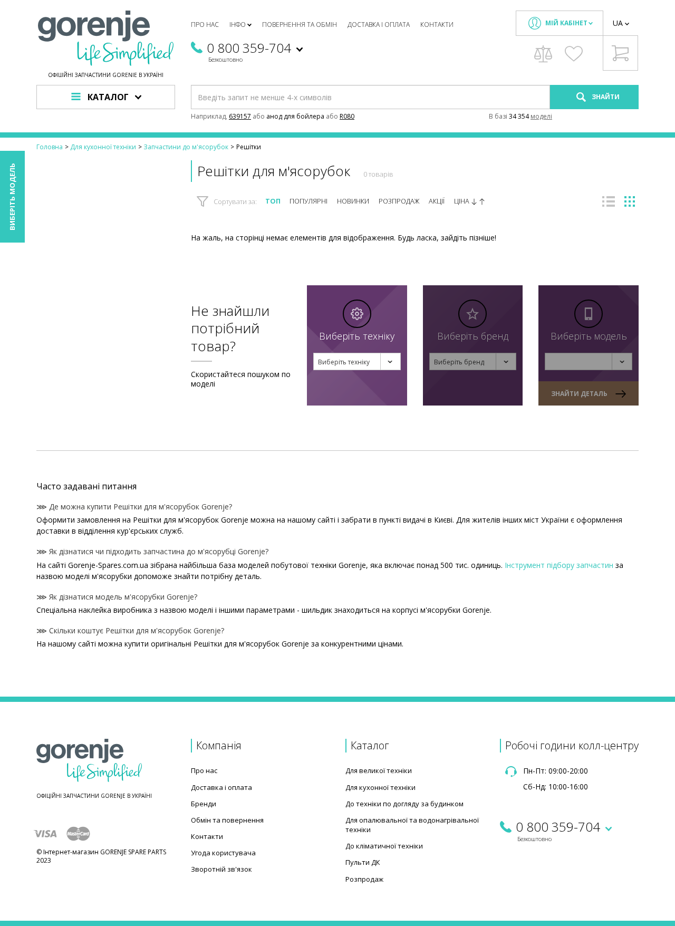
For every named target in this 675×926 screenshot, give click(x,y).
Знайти (605, 96)
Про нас (205, 24)
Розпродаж (399, 201)
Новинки (353, 201)
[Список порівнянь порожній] (543, 54)
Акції (437, 201)
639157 (240, 116)
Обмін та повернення (227, 820)
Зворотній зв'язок (221, 869)
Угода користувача (223, 852)
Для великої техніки (378, 770)
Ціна (462, 201)
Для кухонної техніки (380, 787)
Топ (273, 201)
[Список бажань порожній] (574, 54)
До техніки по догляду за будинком (404, 803)
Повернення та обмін (299, 24)
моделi (541, 116)
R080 (347, 116)
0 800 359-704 (249, 48)
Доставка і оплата (379, 24)
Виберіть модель (12, 196)
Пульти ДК (362, 862)
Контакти (437, 24)
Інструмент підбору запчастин (559, 565)
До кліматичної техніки (384, 846)
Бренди (203, 803)
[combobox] (357, 361)
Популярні (308, 201)
